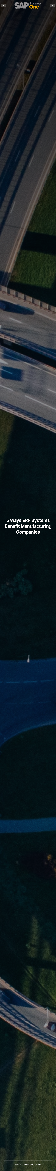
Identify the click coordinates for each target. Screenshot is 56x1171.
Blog (39, 1164)
